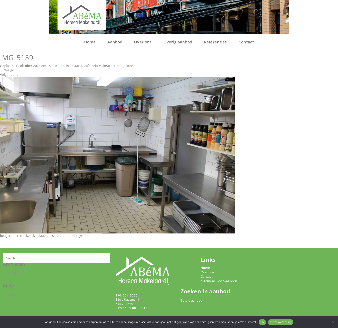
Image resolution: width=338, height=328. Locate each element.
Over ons (143, 42)
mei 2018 (13, 272)
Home (90, 42)
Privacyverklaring (280, 321)
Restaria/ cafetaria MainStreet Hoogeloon (101, 66)
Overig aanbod (178, 42)
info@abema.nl (128, 299)
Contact (246, 42)
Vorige (7, 70)
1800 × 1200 (56, 66)
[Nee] (333, 322)
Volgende (9, 74)
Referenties (215, 42)
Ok (262, 321)
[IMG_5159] (117, 155)
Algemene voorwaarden (219, 281)
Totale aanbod (192, 300)
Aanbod (114, 42)
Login (10, 294)
